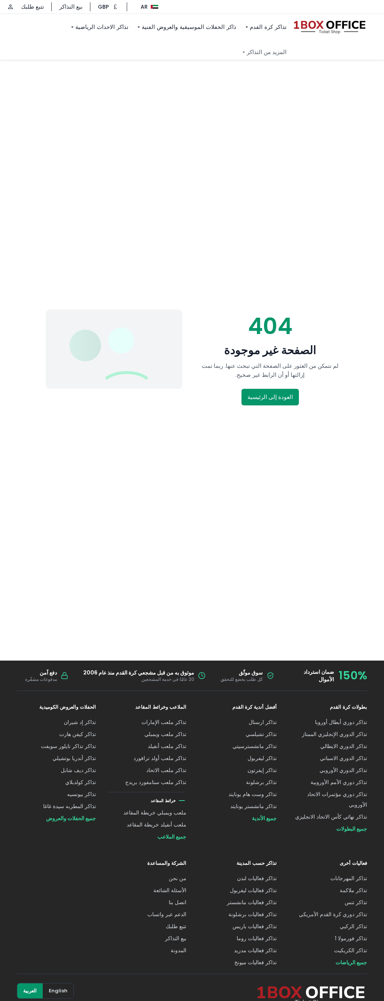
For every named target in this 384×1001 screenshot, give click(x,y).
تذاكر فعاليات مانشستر (252, 902)
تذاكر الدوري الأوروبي (343, 770)
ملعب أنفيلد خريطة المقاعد (156, 824)
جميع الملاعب (172, 836)
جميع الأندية (264, 818)
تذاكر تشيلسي (261, 734)
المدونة (178, 950)
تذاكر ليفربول (262, 758)
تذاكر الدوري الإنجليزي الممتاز (334, 734)
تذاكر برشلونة (261, 782)
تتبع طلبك (32, 7)
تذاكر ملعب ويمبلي (165, 734)
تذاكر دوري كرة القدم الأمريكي (333, 914)
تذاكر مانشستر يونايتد (253, 806)
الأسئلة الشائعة (169, 890)
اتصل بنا (177, 902)
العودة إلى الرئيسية (270, 397)
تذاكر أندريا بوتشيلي (74, 758)
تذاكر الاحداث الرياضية (101, 27)
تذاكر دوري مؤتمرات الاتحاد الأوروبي (337, 799)
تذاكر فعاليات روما (257, 938)
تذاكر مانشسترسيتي (254, 746)
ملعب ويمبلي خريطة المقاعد (154, 812)
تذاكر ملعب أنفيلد (167, 746)
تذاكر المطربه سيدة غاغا (69, 806)
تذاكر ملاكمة (353, 890)
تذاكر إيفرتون (262, 770)
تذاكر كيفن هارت (77, 734)
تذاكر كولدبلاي (80, 782)
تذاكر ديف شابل (78, 770)
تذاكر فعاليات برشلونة (252, 914)
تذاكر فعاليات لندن (257, 878)
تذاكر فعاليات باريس (254, 926)
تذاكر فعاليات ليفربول (253, 890)
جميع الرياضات (351, 962)
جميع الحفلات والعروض (71, 818)
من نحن (177, 878)
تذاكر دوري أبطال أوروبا (341, 722)
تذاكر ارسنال (263, 722)
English (58, 990)
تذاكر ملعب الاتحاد (166, 770)
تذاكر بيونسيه (81, 794)
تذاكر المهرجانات (348, 878)
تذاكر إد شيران (80, 722)
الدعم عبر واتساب (166, 914)
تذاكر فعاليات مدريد (255, 950)
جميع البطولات (351, 828)
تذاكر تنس (356, 902)
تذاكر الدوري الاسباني (343, 758)
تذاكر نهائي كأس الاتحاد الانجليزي (331, 816)
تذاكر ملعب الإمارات (163, 722)
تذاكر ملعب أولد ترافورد (160, 758)
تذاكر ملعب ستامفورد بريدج (155, 782)
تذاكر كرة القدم (268, 27)
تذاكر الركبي (353, 926)
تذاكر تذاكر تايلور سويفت (68, 746)
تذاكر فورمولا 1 (351, 938)
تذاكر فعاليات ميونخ (255, 962)
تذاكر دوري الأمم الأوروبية (338, 782)
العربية (30, 990)
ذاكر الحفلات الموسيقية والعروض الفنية (189, 27)
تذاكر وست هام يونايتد (252, 794)
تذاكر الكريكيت (350, 950)
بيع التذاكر (70, 7)
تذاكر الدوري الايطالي (343, 746)
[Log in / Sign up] (10, 6)
